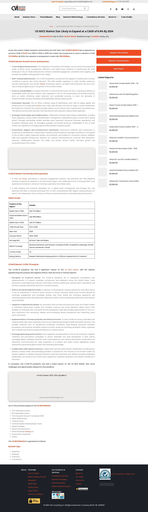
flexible (42, 84)
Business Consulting (59, 479)
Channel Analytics (58, 483)
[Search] (84, 8)
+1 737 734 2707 (123, 2)
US (9, 61)
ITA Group (23, 179)
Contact (79, 470)
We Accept (56, 491)
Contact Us (80, 480)
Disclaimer (32, 480)
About (23, 470)
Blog (58, 17)
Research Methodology (73, 17)
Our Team (79, 477)
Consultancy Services (95, 17)
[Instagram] (128, 9)
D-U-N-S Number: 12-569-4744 (123, 474)
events (38, 106)
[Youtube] (122, 9)
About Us (112, 17)
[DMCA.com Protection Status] (121, 484)
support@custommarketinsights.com (78, 2)
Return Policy (33, 491)
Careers (79, 484)
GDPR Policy (32, 484)
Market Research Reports (61, 486)
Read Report (119, 69)
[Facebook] (110, 9)
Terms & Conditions (35, 494)
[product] (102, 85)
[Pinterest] (116, 9)
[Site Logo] (23, 9)
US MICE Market (71, 269)
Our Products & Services (58, 471)
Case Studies (126, 17)
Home (16, 17)
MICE (70, 50)
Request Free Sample (119, 53)
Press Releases (46, 17)
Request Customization (119, 61)
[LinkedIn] (134, 9)
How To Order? (33, 473)
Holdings (28, 431)
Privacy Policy (33, 487)
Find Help (32, 470)
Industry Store (29, 17)
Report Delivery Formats (37, 477)
